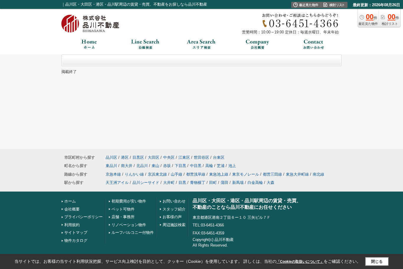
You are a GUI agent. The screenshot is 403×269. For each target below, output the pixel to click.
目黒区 (138, 157)
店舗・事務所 (123, 217)
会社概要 (72, 209)
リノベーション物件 (129, 225)
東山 (155, 165)
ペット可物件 (123, 209)
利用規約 (72, 225)
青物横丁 (197, 182)
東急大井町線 (297, 174)
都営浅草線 (195, 174)
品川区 (111, 157)
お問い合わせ (174, 201)
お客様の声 (172, 217)
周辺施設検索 (174, 225)
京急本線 (113, 174)
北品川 (142, 165)
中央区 (169, 157)
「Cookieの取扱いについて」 (300, 262)
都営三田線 (272, 174)
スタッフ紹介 (174, 209)
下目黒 (180, 165)
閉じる (377, 261)
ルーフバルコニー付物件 (133, 232)
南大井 (126, 165)
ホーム (70, 201)
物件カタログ (75, 240)
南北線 (318, 174)
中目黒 (196, 165)
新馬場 (238, 182)
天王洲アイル (117, 182)
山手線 (176, 174)
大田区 (153, 157)
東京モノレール (245, 174)
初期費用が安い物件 (129, 201)
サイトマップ (75, 232)
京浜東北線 (157, 174)
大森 (270, 182)
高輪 (209, 165)
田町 (213, 182)
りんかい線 (134, 174)
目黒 (182, 182)
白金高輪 (255, 182)
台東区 (219, 157)
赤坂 (167, 165)
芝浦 (221, 165)
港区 (125, 157)
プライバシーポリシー (83, 217)
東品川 (111, 165)
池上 (232, 165)
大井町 (169, 182)
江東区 (184, 157)
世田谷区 (201, 157)
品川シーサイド (145, 182)
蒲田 (224, 182)
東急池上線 (218, 174)
